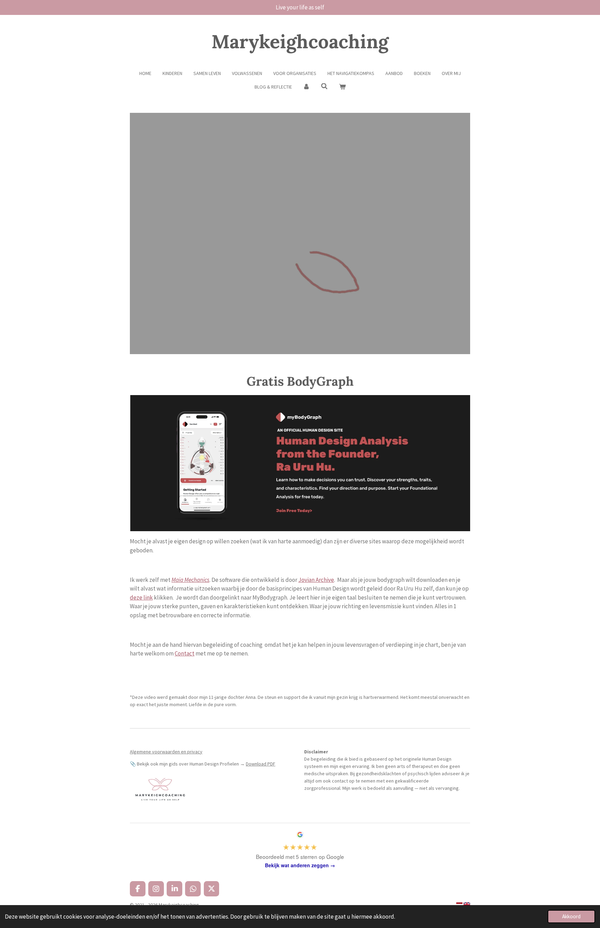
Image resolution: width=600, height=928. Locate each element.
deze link (141, 597)
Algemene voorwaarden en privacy (166, 752)
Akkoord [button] (571, 916)
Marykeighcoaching (300, 41)
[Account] (306, 87)
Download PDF (260, 764)
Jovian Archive (316, 580)
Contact (184, 653)
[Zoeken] (324, 86)
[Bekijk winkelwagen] (342, 87)
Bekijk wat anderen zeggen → (300, 865)
